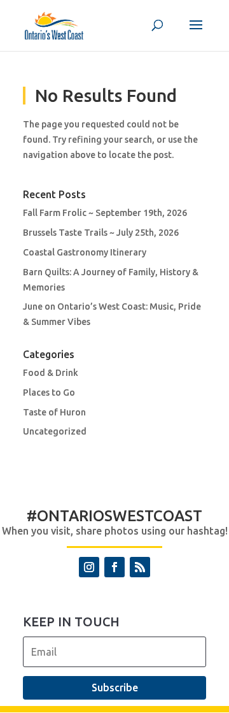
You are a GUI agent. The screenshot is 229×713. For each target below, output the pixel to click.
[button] (196, 33)
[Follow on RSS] (140, 567)
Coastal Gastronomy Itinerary (84, 252)
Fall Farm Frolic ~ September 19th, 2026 (105, 213)
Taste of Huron (54, 412)
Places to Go (49, 392)
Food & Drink (50, 373)
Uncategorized (55, 431)
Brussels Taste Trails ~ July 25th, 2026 (101, 232)
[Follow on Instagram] (89, 567)
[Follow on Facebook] (114, 567)
